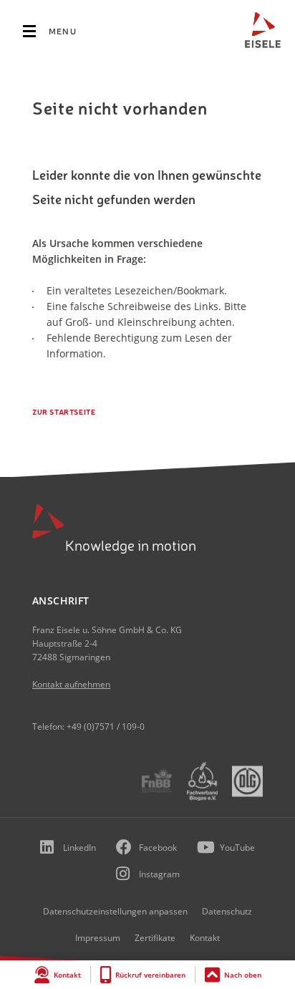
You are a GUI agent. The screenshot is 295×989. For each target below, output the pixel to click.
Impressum (97, 938)
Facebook (158, 847)
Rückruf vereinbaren (150, 975)
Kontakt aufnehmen (71, 684)
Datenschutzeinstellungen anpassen (115, 911)
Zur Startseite (63, 412)
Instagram (159, 874)
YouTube (237, 847)
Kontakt (67, 975)
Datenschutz (227, 911)
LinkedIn (79, 847)
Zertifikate (155, 938)
